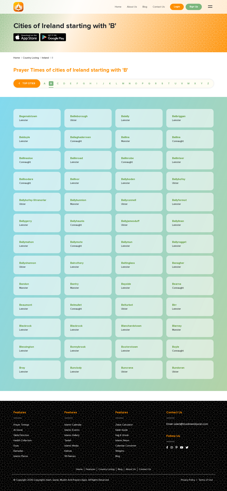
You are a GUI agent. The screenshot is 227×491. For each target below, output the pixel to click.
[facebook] (167, 447)
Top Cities (28, 83)
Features (90, 469)
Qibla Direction (21, 435)
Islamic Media (71, 445)
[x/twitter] (187, 447)
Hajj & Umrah (122, 435)
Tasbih (67, 440)
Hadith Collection (22, 440)
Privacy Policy (188, 480)
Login (177, 7)
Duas (16, 445)
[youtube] (181, 447)
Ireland (45, 58)
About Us (132, 7)
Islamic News (122, 440)
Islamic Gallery (71, 435)
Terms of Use (205, 480)
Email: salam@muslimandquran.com (187, 424)
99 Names (70, 456)
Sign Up (193, 7)
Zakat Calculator (124, 424)
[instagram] (171, 447)
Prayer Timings (21, 424)
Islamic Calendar (73, 424)
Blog (145, 7)
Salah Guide (121, 430)
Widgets (119, 451)
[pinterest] (176, 447)
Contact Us (159, 7)
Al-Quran (18, 430)
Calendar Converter (125, 445)
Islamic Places (20, 456)
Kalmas (68, 451)
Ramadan (18, 451)
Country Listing (31, 58)
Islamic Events (72, 430)
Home (118, 7)
